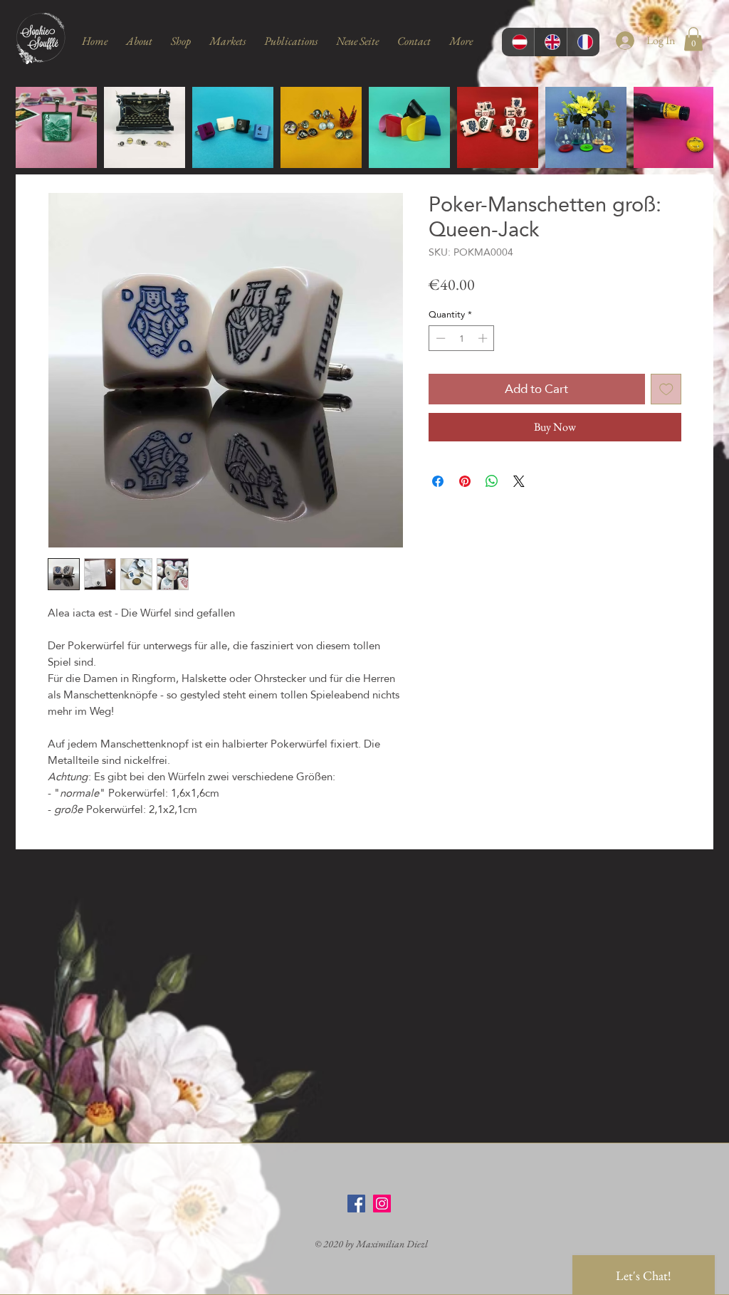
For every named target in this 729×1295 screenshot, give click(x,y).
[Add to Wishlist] (666, 389)
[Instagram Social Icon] (382, 1203)
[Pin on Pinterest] (464, 481)
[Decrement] (439, 338)
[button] (693, 39)
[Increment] (484, 338)
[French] (583, 42)
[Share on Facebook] (437, 481)
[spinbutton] (462, 338)
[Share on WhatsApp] (491, 481)
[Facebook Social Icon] (356, 1203)
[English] (550, 42)
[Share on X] (519, 481)
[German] (518, 42)
